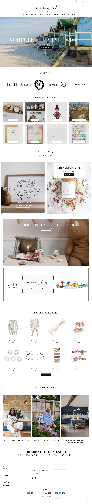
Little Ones (34, 14)
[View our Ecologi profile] (6, 484)
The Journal (71, 14)
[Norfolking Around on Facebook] (35, 478)
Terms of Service (6, 479)
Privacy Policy (5, 477)
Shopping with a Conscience (8, 470)
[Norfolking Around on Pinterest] (38, 478)
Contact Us (5, 468)
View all (46, 375)
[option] (46, 42)
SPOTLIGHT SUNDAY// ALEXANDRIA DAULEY (16, 441)
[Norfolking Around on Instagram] (32, 478)
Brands (63, 14)
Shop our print (23, 208)
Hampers (56, 14)
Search (4, 466)
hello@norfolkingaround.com (60, 468)
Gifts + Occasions (45, 14)
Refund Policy (5, 475)
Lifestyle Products (22, 14)
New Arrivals (46, 47)
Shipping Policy (6, 473)
